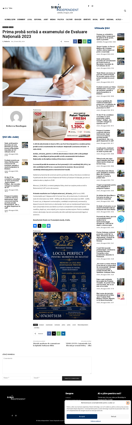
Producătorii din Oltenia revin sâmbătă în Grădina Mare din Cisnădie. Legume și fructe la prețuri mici (105, 174)
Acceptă (82, 416)
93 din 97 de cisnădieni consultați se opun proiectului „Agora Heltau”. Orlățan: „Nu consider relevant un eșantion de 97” (12, 182)
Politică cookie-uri (96, 421)
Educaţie (5, 27)
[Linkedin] (89, 41)
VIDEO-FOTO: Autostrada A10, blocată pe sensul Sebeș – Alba (78, 344)
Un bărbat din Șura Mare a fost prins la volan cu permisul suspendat (106, 197)
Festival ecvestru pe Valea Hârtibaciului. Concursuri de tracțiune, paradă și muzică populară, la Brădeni (12, 164)
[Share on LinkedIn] (48, 226)
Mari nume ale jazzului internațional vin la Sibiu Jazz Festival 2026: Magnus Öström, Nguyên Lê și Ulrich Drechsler (106, 297)
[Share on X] (39, 226)
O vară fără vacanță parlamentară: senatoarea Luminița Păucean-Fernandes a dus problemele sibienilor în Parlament (106, 252)
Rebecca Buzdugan (16, 126)
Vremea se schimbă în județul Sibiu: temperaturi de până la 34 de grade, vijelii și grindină (106, 36)
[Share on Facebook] (35, 226)
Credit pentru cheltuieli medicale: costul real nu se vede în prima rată (105, 149)
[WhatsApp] (84, 41)
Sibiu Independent (83, 325)
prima (63, 325)
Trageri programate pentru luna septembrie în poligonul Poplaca (106, 186)
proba (68, 325)
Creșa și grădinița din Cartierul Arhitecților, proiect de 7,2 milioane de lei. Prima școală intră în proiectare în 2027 (106, 104)
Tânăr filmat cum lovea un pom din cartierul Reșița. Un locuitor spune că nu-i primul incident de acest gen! (106, 76)
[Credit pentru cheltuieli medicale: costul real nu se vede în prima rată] (120, 150)
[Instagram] (92, 6)
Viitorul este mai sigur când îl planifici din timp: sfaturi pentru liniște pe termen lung (105, 161)
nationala (57, 325)
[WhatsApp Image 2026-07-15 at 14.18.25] (62, 276)
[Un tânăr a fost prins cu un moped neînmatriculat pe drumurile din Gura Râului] (120, 208)
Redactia (7, 41)
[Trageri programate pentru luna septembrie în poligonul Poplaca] (120, 187)
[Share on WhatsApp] (44, 226)
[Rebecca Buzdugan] (16, 117)
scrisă (74, 325)
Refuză (113, 416)
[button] (128, 403)
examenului (49, 325)
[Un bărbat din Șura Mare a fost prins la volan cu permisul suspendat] (120, 197)
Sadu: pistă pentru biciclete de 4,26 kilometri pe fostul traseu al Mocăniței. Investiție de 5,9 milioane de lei (12, 147)
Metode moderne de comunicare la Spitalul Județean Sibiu (46, 344)
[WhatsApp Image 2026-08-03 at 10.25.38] (62, 125)
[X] (80, 41)
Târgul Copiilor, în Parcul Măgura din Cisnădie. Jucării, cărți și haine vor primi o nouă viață (106, 49)
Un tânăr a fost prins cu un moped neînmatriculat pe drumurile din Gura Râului (106, 207)
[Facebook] (88, 6)
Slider (11, 27)
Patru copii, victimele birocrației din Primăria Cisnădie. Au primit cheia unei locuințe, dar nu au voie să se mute (106, 282)
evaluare (41, 325)
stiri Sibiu (36, 327)
